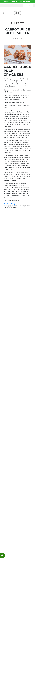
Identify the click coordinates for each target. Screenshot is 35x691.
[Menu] (3, 13)
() (28, 5)
